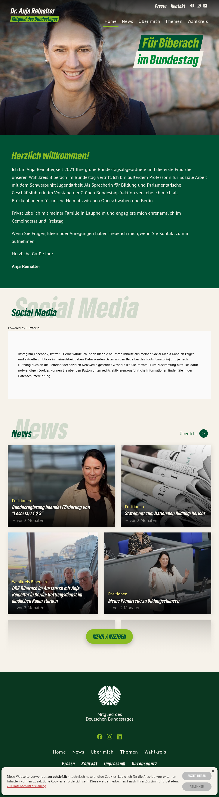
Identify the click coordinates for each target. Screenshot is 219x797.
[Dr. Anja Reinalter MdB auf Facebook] (192, 6)
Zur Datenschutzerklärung (26, 786)
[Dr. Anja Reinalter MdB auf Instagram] (198, 6)
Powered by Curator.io (24, 328)
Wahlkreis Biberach (29, 581)
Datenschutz (144, 763)
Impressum (115, 763)
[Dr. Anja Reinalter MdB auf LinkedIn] (205, 6)
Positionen (21, 500)
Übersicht (189, 433)
